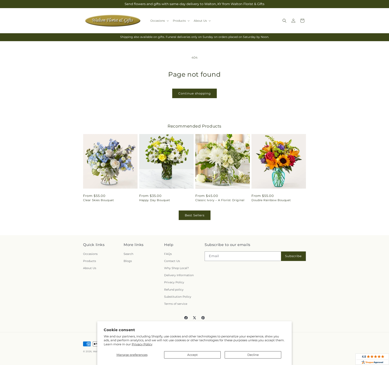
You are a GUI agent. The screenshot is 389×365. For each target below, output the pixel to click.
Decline (253, 355)
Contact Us (172, 261)
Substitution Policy (177, 296)
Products (89, 261)
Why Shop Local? (176, 268)
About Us (89, 268)
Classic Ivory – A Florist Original (219, 200)
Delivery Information (179, 275)
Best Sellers (194, 215)
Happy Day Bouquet (154, 200)
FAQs (168, 254)
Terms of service (175, 304)
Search (128, 254)
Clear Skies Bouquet (98, 200)
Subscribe (293, 256)
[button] (159, 20)
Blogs (128, 261)
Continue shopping (194, 93)
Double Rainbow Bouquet (271, 200)
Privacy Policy (142, 344)
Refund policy (174, 289)
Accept (192, 355)
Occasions (90, 254)
